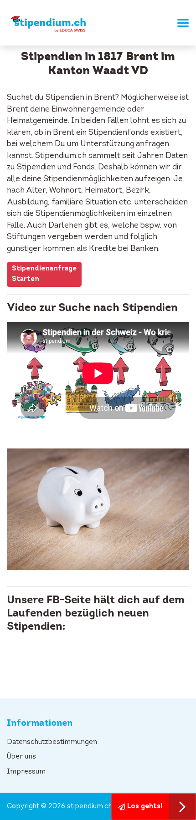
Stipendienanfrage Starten (44, 274)
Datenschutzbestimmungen (52, 742)
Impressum (26, 772)
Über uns (21, 757)
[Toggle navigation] (180, 23)
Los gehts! (143, 806)
